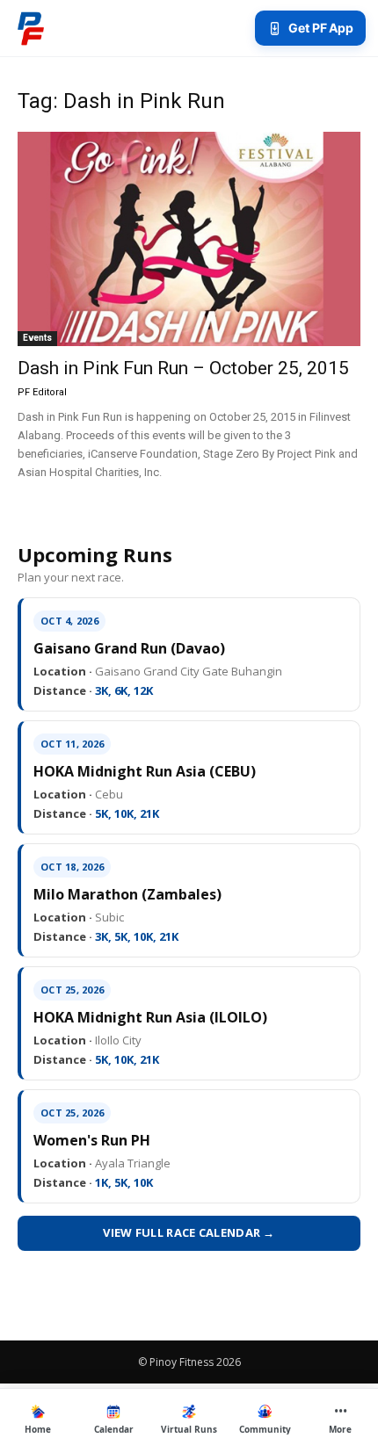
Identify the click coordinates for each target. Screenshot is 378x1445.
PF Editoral (42, 392)
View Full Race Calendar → (189, 1232)
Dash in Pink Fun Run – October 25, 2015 (183, 368)
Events (37, 338)
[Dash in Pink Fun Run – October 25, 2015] (189, 239)
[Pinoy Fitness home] (30, 28)
